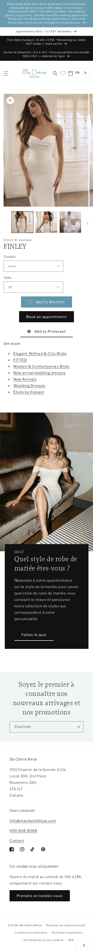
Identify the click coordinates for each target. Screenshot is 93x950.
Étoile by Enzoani (28, 392)
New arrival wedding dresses (39, 373)
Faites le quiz (33, 635)
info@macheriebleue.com (33, 821)
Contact (17, 841)
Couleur (10, 256)
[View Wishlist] (62, 73)
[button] (6, 73)
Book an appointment (46, 317)
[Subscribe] (78, 726)
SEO (71, 940)
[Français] (82, 945)
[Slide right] (88, 223)
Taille (7, 278)
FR (77, 73)
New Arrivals (24, 379)
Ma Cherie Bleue (31, 925)
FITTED (20, 360)
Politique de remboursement (65, 925)
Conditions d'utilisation (31, 932)
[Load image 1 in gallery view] (22, 222)
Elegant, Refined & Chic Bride (40, 354)
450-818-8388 (23, 831)
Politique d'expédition (67, 932)
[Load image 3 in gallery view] (70, 222)
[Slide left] (5, 223)
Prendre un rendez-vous (40, 896)
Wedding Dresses (29, 386)
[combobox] (81, 72)
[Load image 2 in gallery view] (46, 222)
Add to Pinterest (50, 331)
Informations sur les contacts (44, 940)
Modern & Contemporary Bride (41, 366)
